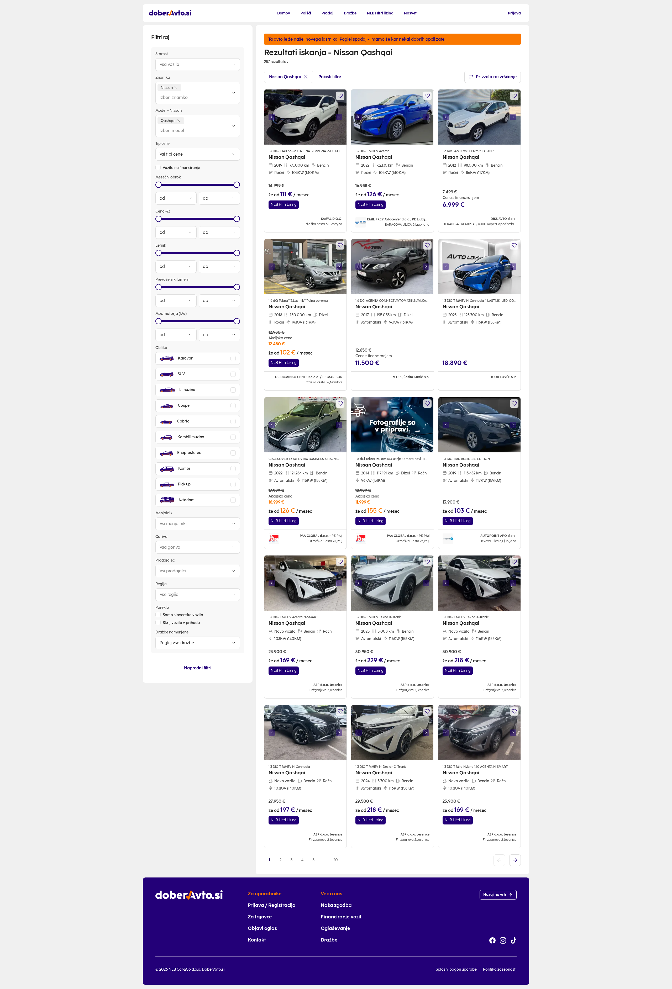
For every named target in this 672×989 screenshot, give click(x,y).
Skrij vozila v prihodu (181, 623)
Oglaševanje (335, 928)
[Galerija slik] (305, 117)
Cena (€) (162, 211)
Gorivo (161, 537)
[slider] (158, 185)
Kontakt (257, 940)
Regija (161, 584)
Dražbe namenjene (171, 632)
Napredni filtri (197, 667)
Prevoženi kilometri (172, 279)
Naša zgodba (336, 905)
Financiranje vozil (341, 917)
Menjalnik (163, 513)
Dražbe (329, 940)
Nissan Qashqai (285, 76)
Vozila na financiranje (181, 168)
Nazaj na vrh (494, 894)
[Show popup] (234, 64)
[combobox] (192, 64)
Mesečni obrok (168, 177)
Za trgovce (260, 917)
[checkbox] (158, 167)
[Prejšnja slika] (272, 117)
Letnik (160, 245)
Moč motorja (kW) (171, 313)
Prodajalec (165, 560)
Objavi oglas (262, 928)
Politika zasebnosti (500, 969)
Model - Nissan (168, 110)
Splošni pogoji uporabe (456, 969)
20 (335, 860)
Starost (161, 54)
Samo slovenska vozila (183, 615)
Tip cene (162, 143)
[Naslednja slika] (339, 117)
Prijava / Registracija (272, 905)
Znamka (162, 77)
